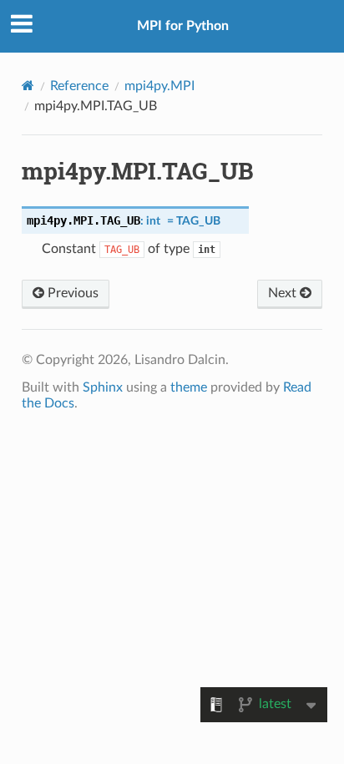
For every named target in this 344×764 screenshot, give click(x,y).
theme (188, 387)
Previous (71, 293)
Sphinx (103, 387)
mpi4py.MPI (159, 86)
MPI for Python (183, 26)
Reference (79, 86)
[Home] (28, 85)
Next (284, 293)
